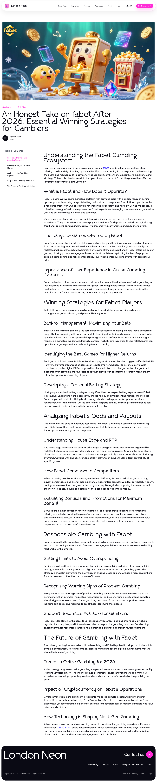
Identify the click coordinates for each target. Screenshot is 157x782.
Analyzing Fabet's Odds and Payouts (18, 174)
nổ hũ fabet (64, 727)
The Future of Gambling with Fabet (21, 186)
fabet (106, 167)
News (106, 764)
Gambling (6, 107)
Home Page (93, 764)
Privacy (135, 774)
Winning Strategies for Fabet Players (18, 166)
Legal (150, 774)
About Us (126, 774)
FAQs (115, 764)
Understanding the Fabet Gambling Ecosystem (17, 159)
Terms (142, 774)
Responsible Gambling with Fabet (20, 181)
